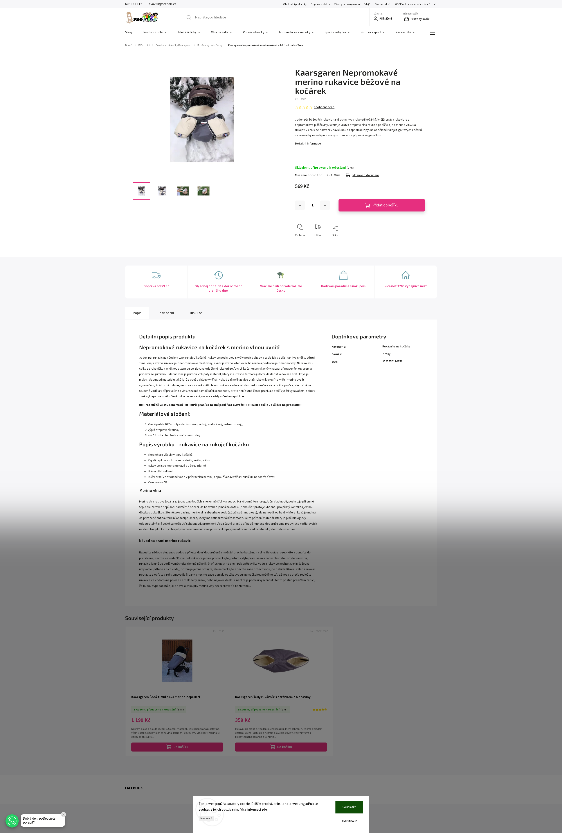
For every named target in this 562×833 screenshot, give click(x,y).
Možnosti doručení (366, 175)
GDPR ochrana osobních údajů (412, 4)
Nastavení (206, 818)
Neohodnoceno (324, 107)
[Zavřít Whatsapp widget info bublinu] (63, 814)
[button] (12, 821)
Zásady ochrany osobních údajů (352, 4)
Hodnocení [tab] (165, 313)
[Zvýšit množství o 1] (325, 205)
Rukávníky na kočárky (396, 346)
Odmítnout (349, 821)
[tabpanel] (177, 691)
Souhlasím (349, 807)
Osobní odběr (383, 4)
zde (264, 809)
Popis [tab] (137, 313)
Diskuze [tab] (196, 313)
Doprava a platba (320, 4)
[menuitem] (131, 32)
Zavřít (417, 242)
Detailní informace (308, 143)
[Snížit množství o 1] (300, 205)
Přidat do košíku (385, 205)
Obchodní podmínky (294, 4)
